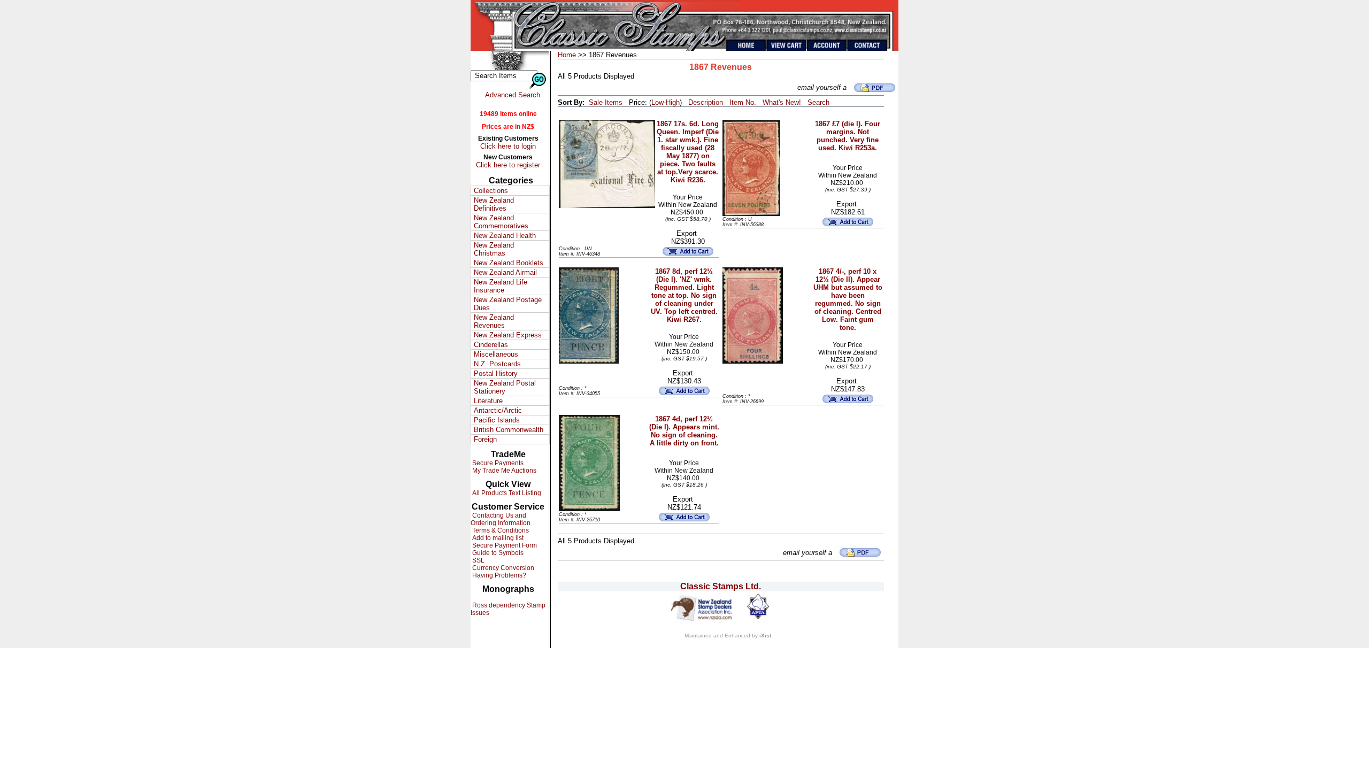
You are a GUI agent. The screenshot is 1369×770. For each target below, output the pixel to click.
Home (567, 55)
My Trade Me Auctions (503, 470)
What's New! (782, 102)
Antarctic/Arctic (498, 410)
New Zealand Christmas (494, 249)
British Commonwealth (508, 430)
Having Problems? (498, 575)
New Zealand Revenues (494, 321)
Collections (491, 191)
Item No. (742, 102)
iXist (765, 635)
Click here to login (508, 146)
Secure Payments (497, 463)
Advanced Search (512, 95)
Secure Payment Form (504, 545)
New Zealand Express (508, 335)
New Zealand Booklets (508, 263)
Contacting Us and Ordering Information (500, 519)
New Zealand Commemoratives (501, 222)
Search (818, 102)
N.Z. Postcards (497, 364)
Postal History (496, 373)
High (673, 102)
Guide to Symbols (497, 553)
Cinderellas (491, 345)
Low (657, 102)
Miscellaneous (496, 354)
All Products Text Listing (506, 493)
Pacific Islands (497, 420)
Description (705, 102)
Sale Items (605, 102)
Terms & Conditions (500, 530)
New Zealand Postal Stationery (505, 387)
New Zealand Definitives (494, 204)
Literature (488, 401)
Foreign (485, 439)
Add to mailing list (497, 538)
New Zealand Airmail (505, 272)
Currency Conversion (502, 568)
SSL (477, 560)
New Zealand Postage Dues (508, 304)
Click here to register (508, 165)
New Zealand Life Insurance (500, 286)
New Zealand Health (505, 236)
